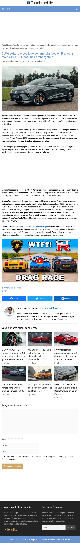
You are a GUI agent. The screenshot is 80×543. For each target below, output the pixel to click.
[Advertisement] (40, 27)
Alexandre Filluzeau (50, 308)
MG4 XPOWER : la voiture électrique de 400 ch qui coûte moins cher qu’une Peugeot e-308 (14, 355)
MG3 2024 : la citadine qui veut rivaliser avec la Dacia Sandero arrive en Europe (65, 389)
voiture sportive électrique (37, 226)
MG (66, 118)
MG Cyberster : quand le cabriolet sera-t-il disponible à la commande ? (39, 355)
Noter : (4, 439)
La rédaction (41, 539)
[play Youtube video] (40, 260)
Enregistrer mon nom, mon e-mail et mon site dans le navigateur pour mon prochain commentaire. (38, 457)
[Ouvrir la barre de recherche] (77, 9)
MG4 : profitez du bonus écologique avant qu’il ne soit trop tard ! (40, 387)
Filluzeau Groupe (28, 539)
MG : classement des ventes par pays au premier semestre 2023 (13, 387)
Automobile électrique (35, 45)
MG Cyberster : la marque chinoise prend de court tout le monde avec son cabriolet (65, 355)
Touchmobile (18, 45)
